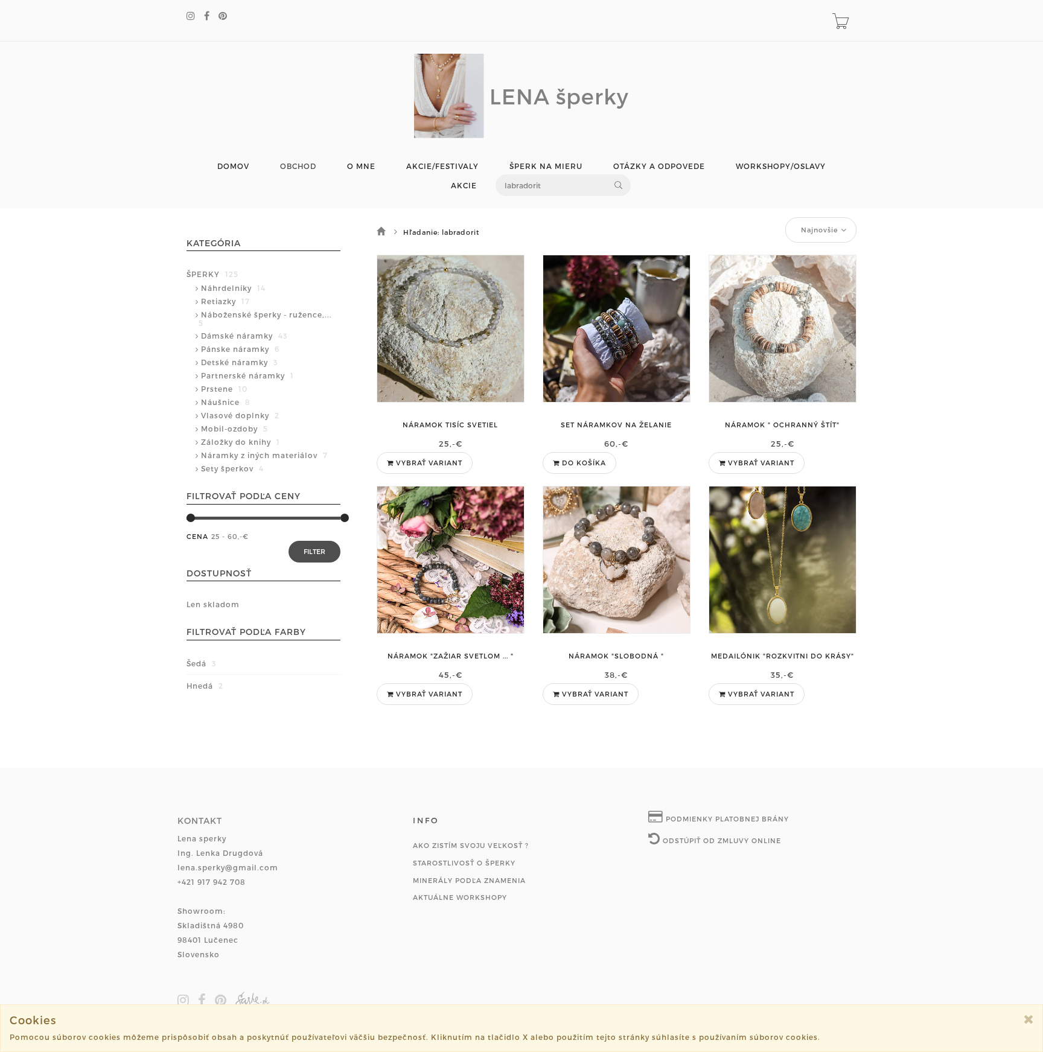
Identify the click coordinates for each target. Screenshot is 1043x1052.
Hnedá (205, 685)
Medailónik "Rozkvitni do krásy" (782, 656)
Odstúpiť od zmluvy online (720, 840)
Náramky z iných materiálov (264, 455)
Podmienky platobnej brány (726, 819)
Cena (197, 536)
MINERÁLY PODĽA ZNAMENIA (469, 880)
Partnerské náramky (247, 375)
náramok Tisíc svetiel (450, 425)
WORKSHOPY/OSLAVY (781, 166)
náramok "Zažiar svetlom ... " (451, 656)
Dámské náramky (244, 335)
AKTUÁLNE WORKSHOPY (460, 897)
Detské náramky (239, 362)
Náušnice (225, 402)
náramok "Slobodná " (616, 656)
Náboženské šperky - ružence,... (265, 318)
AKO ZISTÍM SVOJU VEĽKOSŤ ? (471, 845)
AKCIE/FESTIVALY (442, 166)
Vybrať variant (428, 463)
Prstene (224, 388)
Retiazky (225, 301)
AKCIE (464, 186)
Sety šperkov (232, 468)
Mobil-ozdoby (234, 428)
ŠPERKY (212, 274)
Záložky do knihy (240, 442)
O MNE (361, 166)
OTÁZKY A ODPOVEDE (659, 166)
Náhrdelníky (233, 288)
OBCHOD (298, 166)
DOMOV (233, 166)
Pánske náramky (240, 349)
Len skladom (213, 604)
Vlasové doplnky (240, 415)
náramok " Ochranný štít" (782, 425)
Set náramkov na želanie (616, 425)
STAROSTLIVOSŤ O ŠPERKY (464, 863)
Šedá (201, 663)
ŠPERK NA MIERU (545, 166)
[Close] (1029, 1019)
